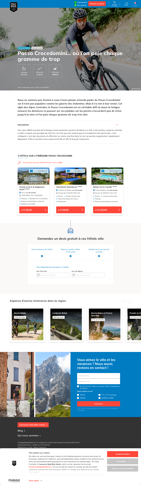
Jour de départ (77, 271)
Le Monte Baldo (60, 315)
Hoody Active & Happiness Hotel (32, 188)
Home (20, 87)
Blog (20, 430)
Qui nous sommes (28, 435)
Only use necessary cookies (122, 468)
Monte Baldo (20, 315)
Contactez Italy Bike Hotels (32, 425)
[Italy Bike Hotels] (13, 7)
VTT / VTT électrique (108, 395)
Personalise (121, 461)
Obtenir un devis (97, 4)
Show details (34, 481)
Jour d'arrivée (41, 271)
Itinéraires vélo (28, 87)
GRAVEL (83, 398)
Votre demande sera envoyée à (52, 267)
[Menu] (126, 4)
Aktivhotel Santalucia (66, 187)
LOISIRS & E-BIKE (107, 398)
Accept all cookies (123, 454)
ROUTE (82, 395)
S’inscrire (99, 404)
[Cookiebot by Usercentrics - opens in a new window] (14, 480)
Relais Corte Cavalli (102, 187)
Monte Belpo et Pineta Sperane (101, 316)
